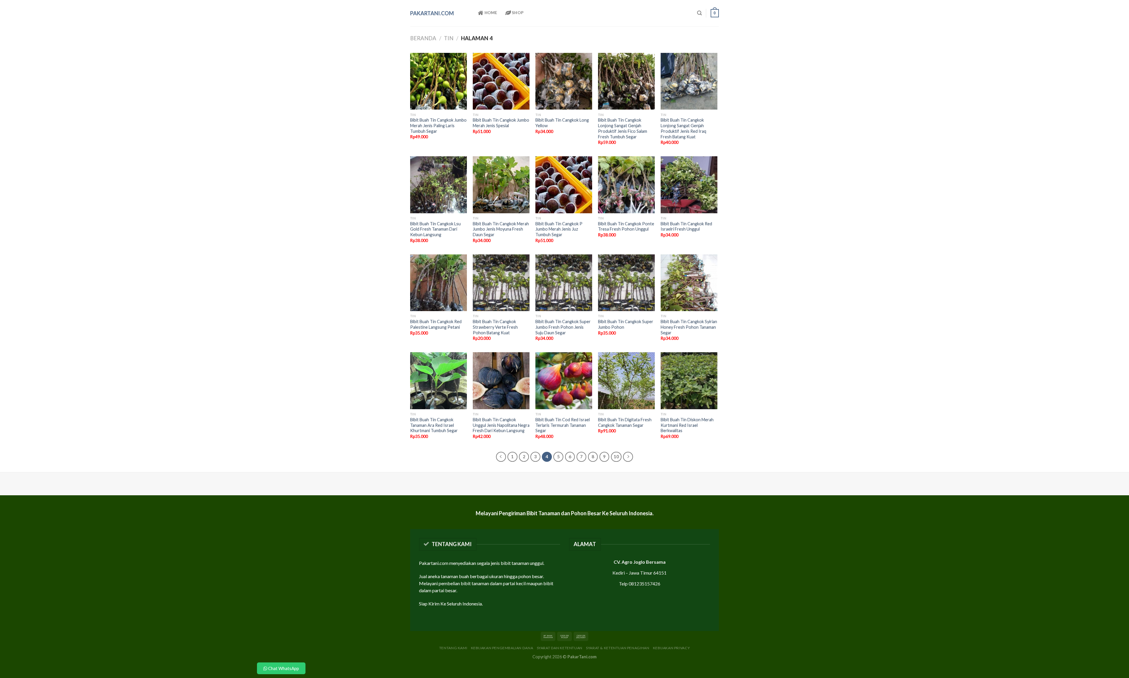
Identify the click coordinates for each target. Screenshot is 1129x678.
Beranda (423, 38)
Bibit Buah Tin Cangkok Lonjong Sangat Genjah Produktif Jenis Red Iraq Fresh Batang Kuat (683, 128)
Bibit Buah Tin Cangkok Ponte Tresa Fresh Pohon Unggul (626, 226)
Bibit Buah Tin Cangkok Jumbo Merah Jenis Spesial (501, 123)
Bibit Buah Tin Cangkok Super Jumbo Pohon (625, 324)
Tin (448, 38)
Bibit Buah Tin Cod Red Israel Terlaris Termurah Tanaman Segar (562, 425)
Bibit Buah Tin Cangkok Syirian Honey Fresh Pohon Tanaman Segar (689, 327)
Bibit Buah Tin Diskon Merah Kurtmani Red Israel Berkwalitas (687, 425)
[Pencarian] (699, 13)
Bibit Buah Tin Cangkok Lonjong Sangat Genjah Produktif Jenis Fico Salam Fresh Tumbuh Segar (622, 128)
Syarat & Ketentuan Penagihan (617, 648)
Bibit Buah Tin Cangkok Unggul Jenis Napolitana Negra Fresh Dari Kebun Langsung (501, 425)
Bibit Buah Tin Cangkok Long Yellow (562, 123)
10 (616, 456)
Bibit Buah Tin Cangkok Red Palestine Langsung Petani (436, 324)
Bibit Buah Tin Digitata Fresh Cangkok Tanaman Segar (625, 422)
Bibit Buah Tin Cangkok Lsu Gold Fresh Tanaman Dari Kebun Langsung (435, 229)
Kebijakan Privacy (671, 648)
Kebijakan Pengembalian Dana (502, 648)
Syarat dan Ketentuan (559, 648)
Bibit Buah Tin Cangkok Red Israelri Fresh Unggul (686, 226)
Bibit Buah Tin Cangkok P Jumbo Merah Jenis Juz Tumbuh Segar (558, 229)
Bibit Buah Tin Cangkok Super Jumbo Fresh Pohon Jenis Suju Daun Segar (563, 327)
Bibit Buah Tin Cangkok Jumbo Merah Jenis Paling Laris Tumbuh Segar (438, 125)
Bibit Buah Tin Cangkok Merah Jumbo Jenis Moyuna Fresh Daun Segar (501, 229)
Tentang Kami (453, 648)
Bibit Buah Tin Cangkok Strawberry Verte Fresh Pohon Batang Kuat (495, 327)
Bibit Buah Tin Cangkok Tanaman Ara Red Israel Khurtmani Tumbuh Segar (434, 425)
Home (490, 12)
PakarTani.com (432, 13)
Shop (517, 12)
